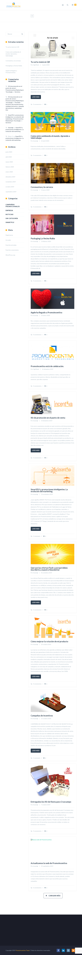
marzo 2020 (9, 162)
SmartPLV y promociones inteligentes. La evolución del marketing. (49, 490)
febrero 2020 (10, 167)
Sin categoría (12, 218)
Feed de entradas (11, 245)
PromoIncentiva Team (23, 950)
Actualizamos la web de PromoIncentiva (49, 863)
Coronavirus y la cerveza (42, 187)
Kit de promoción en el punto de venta (48, 418)
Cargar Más (54, 896)
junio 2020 (9, 152)
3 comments (36, 758)
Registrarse (9, 235)
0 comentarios (37, 104)
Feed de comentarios (12, 250)
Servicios (17, 92)
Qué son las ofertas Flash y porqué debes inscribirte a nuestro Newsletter (49, 569)
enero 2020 (9, 172)
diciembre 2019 (10, 177)
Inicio (51, 16)
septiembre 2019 (11, 192)
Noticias (9, 214)
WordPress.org (10, 255)
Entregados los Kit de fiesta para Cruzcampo (51, 802)
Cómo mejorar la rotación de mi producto (49, 641)
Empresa (9, 210)
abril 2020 (9, 157)
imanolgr (35, 141)
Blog (58, 16)
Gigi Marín (36, 65)
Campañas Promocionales (13, 205)
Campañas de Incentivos (42, 715)
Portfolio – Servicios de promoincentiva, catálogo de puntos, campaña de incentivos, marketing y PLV (15, 106)
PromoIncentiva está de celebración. (47, 366)
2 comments (36, 536)
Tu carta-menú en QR (40, 62)
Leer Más (36, 97)
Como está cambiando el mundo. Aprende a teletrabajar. (50, 137)
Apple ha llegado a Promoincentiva (46, 312)
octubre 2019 (10, 187)
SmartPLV (10, 222)
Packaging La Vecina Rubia (43, 238)
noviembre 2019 (11, 182)
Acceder (8, 240)
